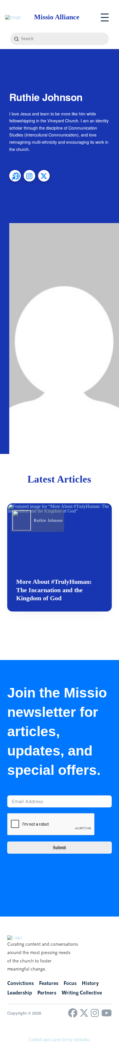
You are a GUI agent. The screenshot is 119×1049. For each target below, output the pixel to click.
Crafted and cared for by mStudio (58, 1039)
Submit (59, 847)
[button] (105, 17)
